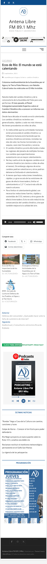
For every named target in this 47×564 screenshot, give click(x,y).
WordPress (7, 554)
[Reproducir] (5, 222)
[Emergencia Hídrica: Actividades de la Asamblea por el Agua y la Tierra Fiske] (31, 259)
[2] (16, 521)
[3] (26, 521)
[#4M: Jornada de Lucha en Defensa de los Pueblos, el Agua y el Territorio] (11, 284)
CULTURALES (7, 60)
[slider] (40, 221)
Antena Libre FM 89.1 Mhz (22, 24)
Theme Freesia (40, 551)
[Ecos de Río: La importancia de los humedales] (11, 259)
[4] (35, 521)
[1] (7, 521)
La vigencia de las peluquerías (15, 452)
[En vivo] (35, 539)
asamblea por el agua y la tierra (15, 77)
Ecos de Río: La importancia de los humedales (9, 268)
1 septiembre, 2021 (10, 73)
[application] (23, 222)
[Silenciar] (34, 222)
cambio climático (33, 77)
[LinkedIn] (29, 539)
